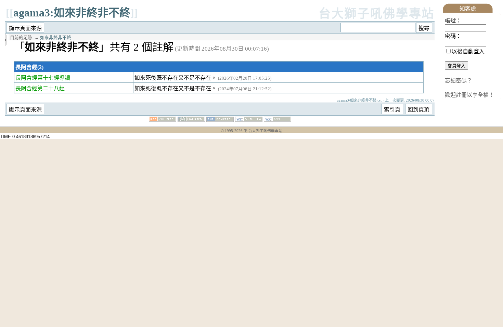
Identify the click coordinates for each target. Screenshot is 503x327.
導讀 (64, 78)
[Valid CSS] (277, 120)
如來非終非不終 (55, 37)
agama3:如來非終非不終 (71, 12)
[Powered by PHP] (220, 120)
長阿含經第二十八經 (40, 88)
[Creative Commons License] (191, 120)
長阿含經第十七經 (37, 78)
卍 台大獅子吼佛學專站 (263, 131)
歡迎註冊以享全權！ (469, 95)
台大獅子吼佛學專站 (377, 14)
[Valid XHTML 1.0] (248, 120)
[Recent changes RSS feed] (162, 120)
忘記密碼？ (458, 80)
